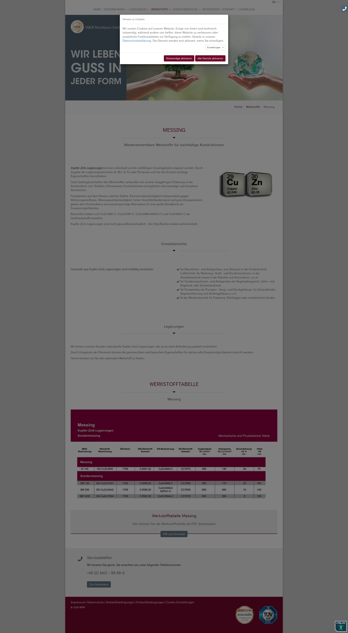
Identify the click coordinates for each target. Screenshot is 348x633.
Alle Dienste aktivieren (210, 58)
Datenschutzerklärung (137, 41)
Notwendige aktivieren (179, 58)
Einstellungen (214, 47)
